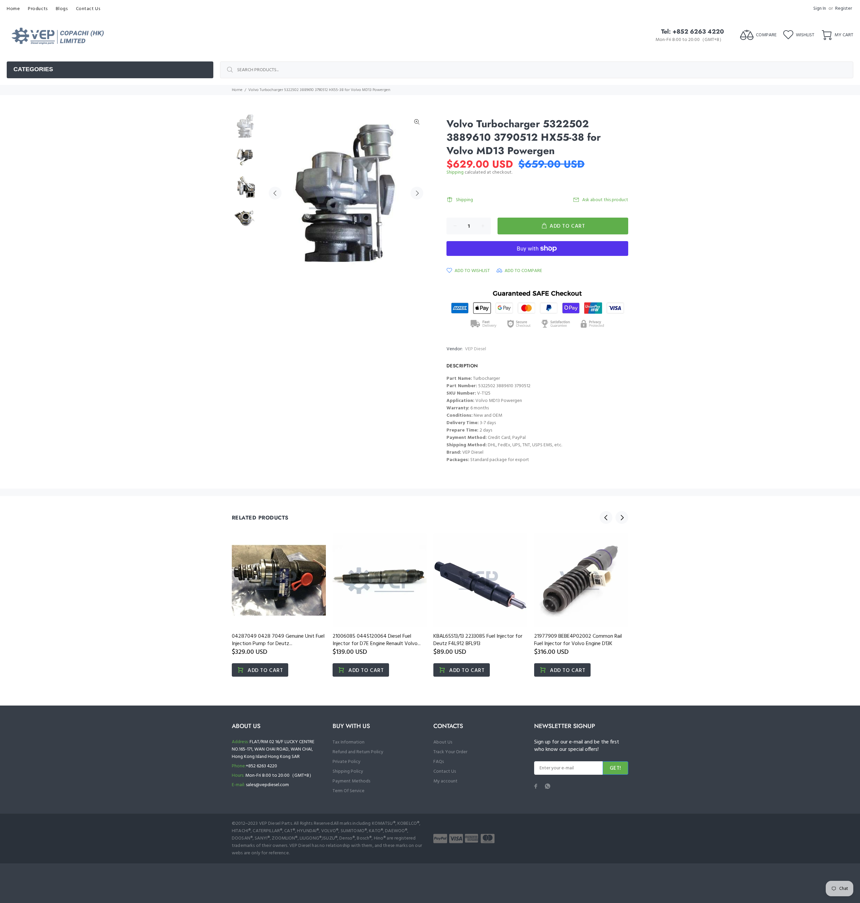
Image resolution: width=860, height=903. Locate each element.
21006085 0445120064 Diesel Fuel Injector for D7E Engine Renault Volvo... (377, 640)
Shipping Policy (348, 771)
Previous (275, 193)
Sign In (819, 8)
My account (445, 781)
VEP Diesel (475, 349)
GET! (615, 768)
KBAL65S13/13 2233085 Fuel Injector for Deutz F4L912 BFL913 (477, 640)
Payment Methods (351, 781)
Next (417, 193)
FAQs (438, 762)
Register (843, 8)
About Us (442, 742)
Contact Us (444, 771)
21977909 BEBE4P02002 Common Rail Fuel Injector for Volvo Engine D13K (578, 640)
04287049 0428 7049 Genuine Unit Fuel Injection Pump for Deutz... (278, 640)
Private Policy (346, 762)
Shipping (455, 172)
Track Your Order (450, 752)
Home (237, 90)
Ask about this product (605, 200)
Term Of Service (348, 791)
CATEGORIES (33, 69)
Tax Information (348, 742)
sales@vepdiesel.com (267, 785)
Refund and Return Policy (358, 752)
